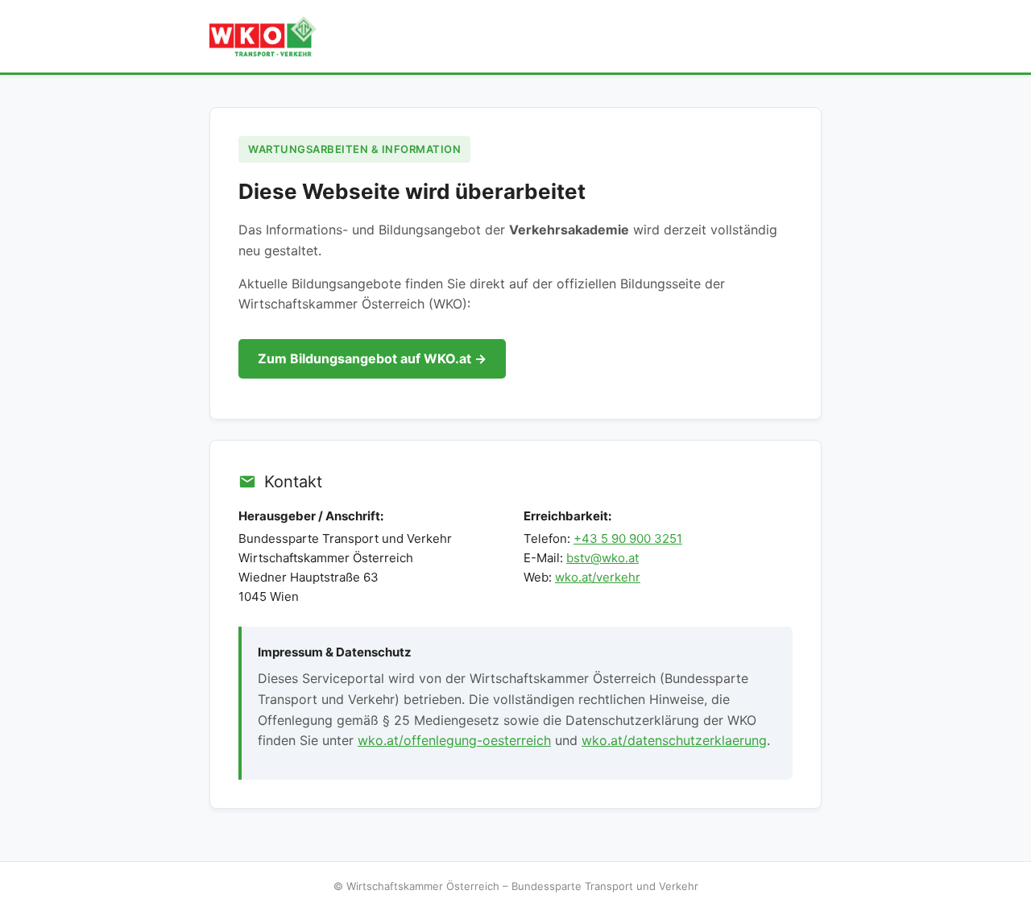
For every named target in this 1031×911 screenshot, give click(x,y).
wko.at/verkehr (597, 577)
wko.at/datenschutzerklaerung (674, 740)
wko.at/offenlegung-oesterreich (454, 740)
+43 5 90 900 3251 (627, 538)
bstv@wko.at (602, 557)
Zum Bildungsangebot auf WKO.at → (372, 358)
